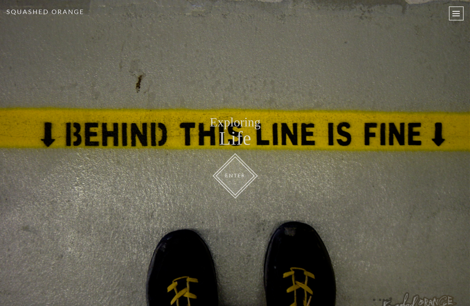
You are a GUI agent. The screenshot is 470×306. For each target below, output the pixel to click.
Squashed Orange (45, 12)
